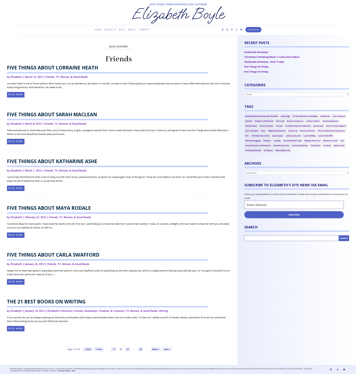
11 (114, 349)
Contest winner (313, 121)
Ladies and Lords (293, 136)
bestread (280, 121)
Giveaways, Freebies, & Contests (104, 310)
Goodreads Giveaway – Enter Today (264, 61)
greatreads (318, 126)
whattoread (339, 145)
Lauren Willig (309, 136)
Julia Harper (277, 136)
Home (98, 30)
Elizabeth (16, 76)
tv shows (327, 145)
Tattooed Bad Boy (300, 145)
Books (109, 30)
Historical (293, 131)
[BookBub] (241, 32)
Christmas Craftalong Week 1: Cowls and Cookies (272, 56)
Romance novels (330, 140)
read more (15, 94)
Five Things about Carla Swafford (53, 254)
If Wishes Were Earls (260, 136)
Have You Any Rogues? (336, 126)
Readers (267, 140)
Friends (50, 76)
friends (279, 126)
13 (128, 349)
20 (140, 349)
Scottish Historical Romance (258, 145)
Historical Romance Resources (331, 131)
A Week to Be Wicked (264, 121)
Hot (247, 136)
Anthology (285, 116)
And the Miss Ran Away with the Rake (261, 116)
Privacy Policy (64, 371)
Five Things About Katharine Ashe (52, 161)
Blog (122, 30)
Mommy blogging (253, 140)
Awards (248, 121)
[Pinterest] (232, 32)
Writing (163, 310)
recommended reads (292, 140)
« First (88, 349)
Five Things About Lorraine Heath (52, 67)
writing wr (268, 150)
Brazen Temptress (295, 121)
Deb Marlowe (251, 126)
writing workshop (253, 150)
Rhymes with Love (312, 140)
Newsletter (253, 30)
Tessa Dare (315, 145)
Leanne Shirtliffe (325, 136)
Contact (144, 30)
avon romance (339, 116)
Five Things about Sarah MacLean (52, 114)
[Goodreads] (337, 370)
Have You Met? (251, 131)
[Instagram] (227, 32)
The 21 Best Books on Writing (46, 301)
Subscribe (294, 214)
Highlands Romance (277, 131)
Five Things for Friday (256, 66)
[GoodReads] (236, 32)
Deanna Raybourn (330, 121)
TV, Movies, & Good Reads (72, 76)
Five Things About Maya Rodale (49, 208)
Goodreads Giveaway (256, 52)
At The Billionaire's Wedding (305, 116)
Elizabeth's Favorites (60, 310)
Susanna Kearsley (281, 145)
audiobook (325, 116)
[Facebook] (222, 32)
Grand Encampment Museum (298, 126)
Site (74, 371)
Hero (263, 131)
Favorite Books (266, 126)
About (132, 30)
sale (342, 140)
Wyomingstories (283, 150)
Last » (167, 349)
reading (277, 140)
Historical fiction (307, 131)
